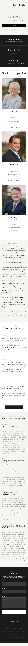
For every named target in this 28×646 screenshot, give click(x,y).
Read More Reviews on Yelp (14, 407)
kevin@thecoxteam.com (14, 174)
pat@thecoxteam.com (14, 121)
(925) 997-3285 (14, 224)
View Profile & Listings (14, 127)
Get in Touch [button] (14, 25)
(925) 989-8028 (14, 171)
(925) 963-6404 (14, 30)
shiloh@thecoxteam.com (14, 227)
